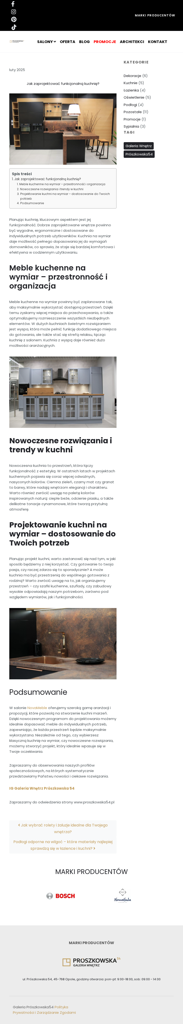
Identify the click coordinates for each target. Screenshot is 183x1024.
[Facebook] (48, 4)
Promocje (132, 119)
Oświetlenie (134, 97)
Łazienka (131, 90)
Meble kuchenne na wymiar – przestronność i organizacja (62, 184)
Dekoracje (132, 75)
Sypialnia (131, 126)
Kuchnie (130, 82)
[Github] (48, 11)
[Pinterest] (48, 19)
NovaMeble (37, 707)
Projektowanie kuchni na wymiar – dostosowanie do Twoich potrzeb (65, 196)
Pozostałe (133, 111)
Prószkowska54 (139, 154)
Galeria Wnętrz (139, 145)
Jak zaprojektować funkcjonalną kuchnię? (47, 179)
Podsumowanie (32, 203)
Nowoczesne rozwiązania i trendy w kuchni (51, 189)
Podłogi (130, 104)
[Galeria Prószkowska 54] (18, 42)
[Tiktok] (48, 27)
